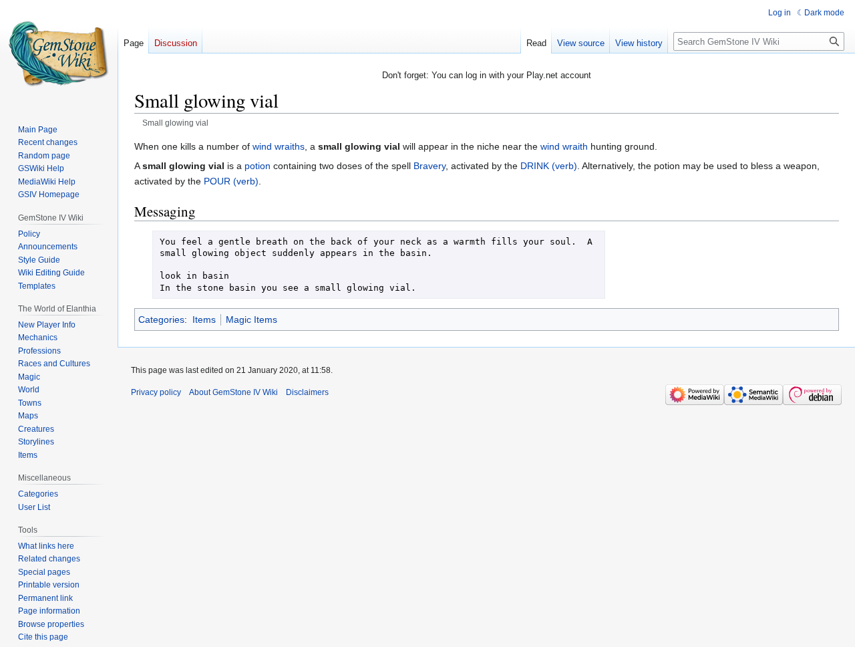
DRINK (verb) (548, 165)
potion (257, 165)
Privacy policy (156, 392)
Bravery (429, 165)
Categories (161, 319)
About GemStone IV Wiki (233, 392)
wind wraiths (278, 146)
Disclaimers (307, 392)
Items (204, 319)
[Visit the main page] (58, 53)
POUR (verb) (231, 181)
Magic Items (251, 319)
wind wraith (564, 146)
